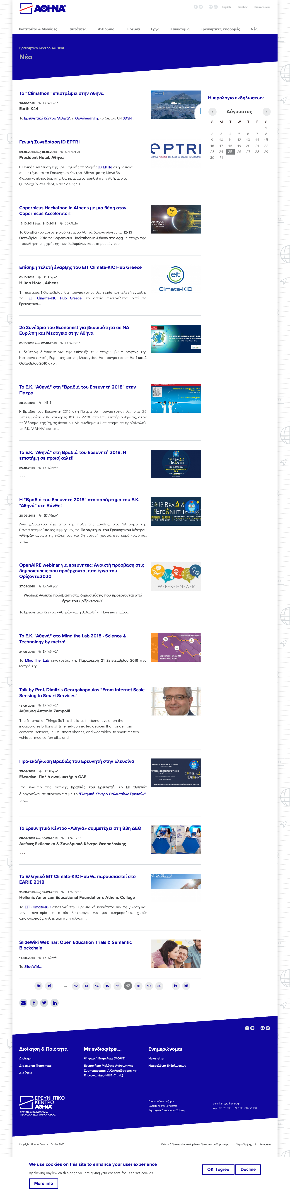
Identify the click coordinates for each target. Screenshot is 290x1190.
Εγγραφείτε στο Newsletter (163, 1105)
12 (76, 986)
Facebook (34, 1003)
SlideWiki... (33, 966)
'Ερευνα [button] (133, 29)
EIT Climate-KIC (38, 906)
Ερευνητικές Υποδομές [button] (220, 29)
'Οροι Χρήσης (244, 1144)
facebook (195, 7)
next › (176, 986)
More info (43, 1183)
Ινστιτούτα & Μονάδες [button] (38, 29)
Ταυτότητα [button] (77, 29)
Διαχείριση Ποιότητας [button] (35, 1066)
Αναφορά (265, 1144)
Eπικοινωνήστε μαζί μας (161, 1101)
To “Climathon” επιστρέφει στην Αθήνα (61, 93)
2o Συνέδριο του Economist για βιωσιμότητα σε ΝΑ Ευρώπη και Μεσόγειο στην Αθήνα (74, 330)
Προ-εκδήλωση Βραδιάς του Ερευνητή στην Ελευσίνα (76, 761)
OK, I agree (218, 1169)
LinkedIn (55, 1003)
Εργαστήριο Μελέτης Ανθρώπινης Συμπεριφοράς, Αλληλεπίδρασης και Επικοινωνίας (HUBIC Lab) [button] (110, 1070)
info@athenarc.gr (230, 1103)
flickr (210, 7)
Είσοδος (243, 7)
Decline (248, 1169)
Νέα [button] (254, 29)
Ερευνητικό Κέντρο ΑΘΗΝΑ (41, 48)
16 (117, 986)
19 (149, 986)
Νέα (25, 57)
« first (38, 986)
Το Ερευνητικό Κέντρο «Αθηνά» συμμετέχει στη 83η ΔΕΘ (80, 828)
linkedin (200, 7)
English (226, 7)
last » (186, 986)
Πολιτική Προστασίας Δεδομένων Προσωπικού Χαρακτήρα (195, 1144)
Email (23, 1003)
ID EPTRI (105, 166)
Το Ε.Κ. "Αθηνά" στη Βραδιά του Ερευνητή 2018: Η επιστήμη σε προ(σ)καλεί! (72, 455)
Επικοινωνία (262, 7)
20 (159, 986)
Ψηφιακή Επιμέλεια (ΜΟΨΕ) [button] (104, 1058)
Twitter (44, 1003)
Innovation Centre (42, 8)
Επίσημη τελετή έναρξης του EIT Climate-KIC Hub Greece (80, 267)
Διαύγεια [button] (25, 1073)
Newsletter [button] (156, 1058)
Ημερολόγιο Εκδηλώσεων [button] (167, 1066)
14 (97, 986)
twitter (205, 7)
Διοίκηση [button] (25, 1058)
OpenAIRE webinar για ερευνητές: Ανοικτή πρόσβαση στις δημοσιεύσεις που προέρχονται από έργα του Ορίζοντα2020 (81, 570)
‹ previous (49, 986)
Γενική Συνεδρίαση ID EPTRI (49, 142)
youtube (215, 7)
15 (107, 986)
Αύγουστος (239, 112)
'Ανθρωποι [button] (106, 29)
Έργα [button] (155, 29)
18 (138, 986)
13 (86, 986)
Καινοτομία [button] (180, 29)
